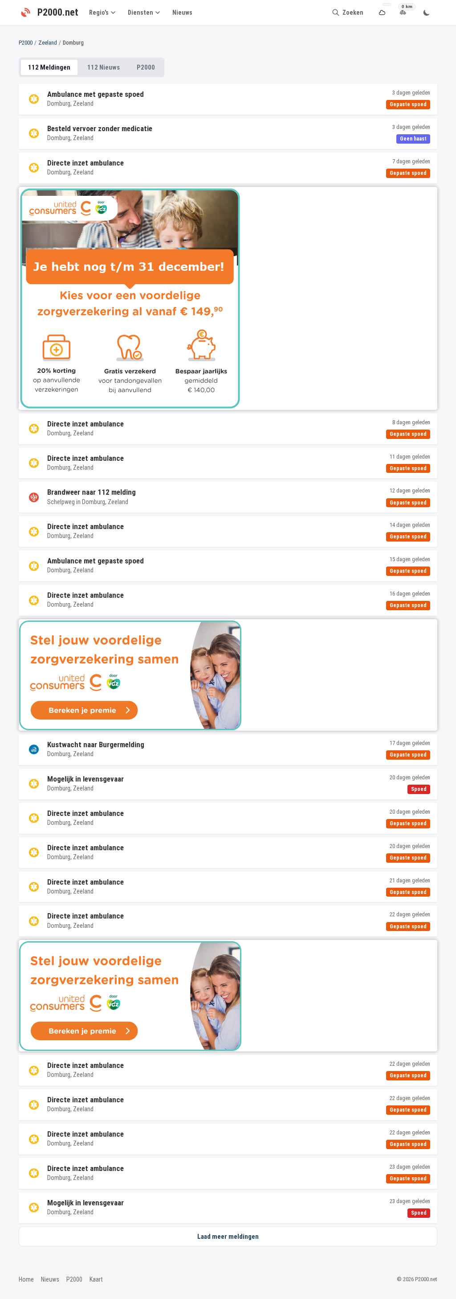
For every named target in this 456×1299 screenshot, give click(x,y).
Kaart (96, 1279)
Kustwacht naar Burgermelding (95, 744)
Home (26, 1279)
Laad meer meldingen (228, 1237)
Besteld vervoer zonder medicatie (99, 128)
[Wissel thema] (426, 12)
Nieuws (182, 12)
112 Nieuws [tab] (103, 67)
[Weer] (382, 13)
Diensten (140, 12)
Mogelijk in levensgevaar (85, 778)
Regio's (99, 12)
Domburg (58, 103)
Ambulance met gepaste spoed (95, 94)
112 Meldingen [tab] (49, 67)
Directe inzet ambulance (85, 162)
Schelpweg (61, 501)
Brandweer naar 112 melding (91, 492)
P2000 (26, 42)
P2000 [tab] (146, 67)
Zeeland (47, 42)
